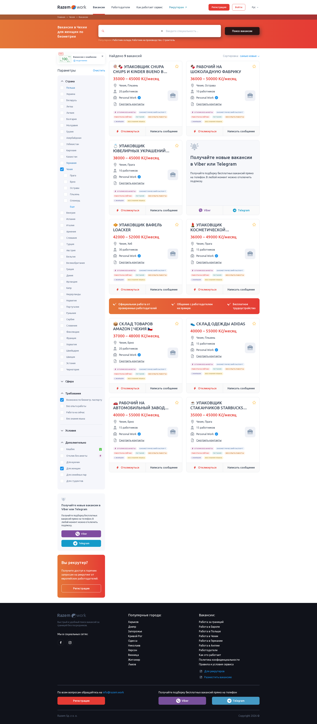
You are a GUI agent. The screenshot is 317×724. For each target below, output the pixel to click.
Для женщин (73, 468)
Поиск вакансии (242, 31)
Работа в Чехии (208, 636)
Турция (70, 244)
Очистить (99, 70)
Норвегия (71, 300)
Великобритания (75, 263)
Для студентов (74, 481)
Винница (133, 654)
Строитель (169, 40)
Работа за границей (211, 621)
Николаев (134, 645)
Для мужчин (73, 462)
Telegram (84, 543)
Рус (254, 7)
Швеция (70, 357)
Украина (70, 94)
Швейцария (72, 350)
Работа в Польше (210, 631)
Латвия (70, 113)
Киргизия (71, 150)
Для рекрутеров (214, 671)
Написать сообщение (163, 131)
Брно (72, 181)
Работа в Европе (209, 626)
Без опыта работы (76, 406)
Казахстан (71, 156)
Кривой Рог (135, 636)
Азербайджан (73, 138)
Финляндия (72, 332)
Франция (71, 338)
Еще (72, 206)
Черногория (72, 369)
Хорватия (71, 344)
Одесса (132, 640)
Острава (74, 188)
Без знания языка (75, 418)
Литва (69, 106)
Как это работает (210, 654)
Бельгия (70, 256)
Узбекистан (72, 144)
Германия (71, 163)
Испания (70, 219)
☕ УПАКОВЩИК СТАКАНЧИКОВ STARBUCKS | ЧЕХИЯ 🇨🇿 (217, 405)
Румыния (71, 313)
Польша (70, 87)
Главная (61, 17)
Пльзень (74, 194)
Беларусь (71, 100)
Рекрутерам (176, 7)
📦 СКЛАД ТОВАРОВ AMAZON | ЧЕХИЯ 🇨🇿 (133, 326)
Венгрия (70, 212)
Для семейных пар (76, 474)
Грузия (69, 131)
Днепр (132, 626)
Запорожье (135, 631)
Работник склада (122, 40)
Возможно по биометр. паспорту (84, 400)
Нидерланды (73, 294)
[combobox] (189, 31)
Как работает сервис (150, 7)
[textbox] (193, 31)
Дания (69, 275)
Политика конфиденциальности (219, 659)
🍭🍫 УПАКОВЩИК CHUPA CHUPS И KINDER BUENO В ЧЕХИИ (138, 69)
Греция (70, 269)
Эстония (70, 363)
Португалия (72, 307)
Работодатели (120, 7)
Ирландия (71, 281)
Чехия (72, 17)
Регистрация (219, 7)
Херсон (132, 650)
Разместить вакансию (218, 677)
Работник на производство (147, 40)
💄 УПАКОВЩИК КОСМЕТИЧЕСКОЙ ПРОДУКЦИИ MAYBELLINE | (216, 227)
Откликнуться (130, 131)
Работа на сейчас (75, 412)
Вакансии (99, 7)
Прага (73, 175)
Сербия (70, 319)
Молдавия (72, 125)
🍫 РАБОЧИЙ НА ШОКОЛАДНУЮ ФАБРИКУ (215, 69)
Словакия (71, 238)
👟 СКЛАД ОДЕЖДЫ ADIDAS (217, 324)
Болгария (71, 119)
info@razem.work (113, 692)
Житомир (134, 659)
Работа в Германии (211, 640)
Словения (71, 325)
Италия (70, 225)
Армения (71, 231)
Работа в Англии (209, 645)
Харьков (133, 621)
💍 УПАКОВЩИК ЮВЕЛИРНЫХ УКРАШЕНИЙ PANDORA (139, 148)
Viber (84, 533)
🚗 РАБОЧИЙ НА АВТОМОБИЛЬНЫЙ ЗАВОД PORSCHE (139, 405)
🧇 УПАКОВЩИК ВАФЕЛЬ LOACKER (137, 227)
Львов (132, 664)
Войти (238, 7)
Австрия (70, 250)
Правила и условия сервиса (216, 664)
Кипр (69, 288)
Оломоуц (75, 200)
